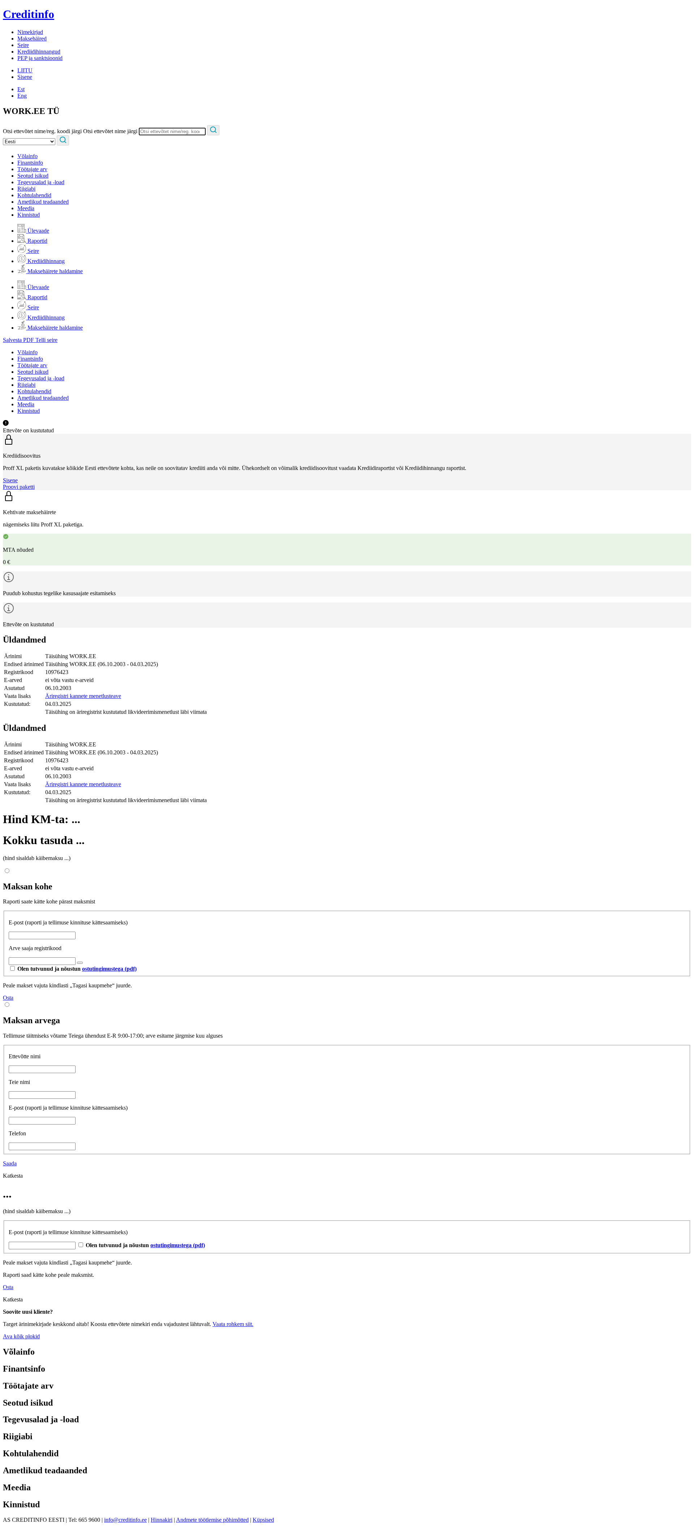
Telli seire (46, 340)
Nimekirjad (30, 32)
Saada (10, 1163)
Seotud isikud (32, 176)
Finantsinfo (30, 163)
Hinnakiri (161, 1520)
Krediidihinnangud (38, 51)
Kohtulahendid (34, 195)
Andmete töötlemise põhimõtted (212, 1520)
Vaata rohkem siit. (233, 1324)
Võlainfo (27, 156)
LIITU (25, 70)
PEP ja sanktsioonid (40, 58)
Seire (23, 45)
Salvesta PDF (19, 340)
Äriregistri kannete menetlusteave (83, 696)
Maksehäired (32, 38)
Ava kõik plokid (21, 1336)
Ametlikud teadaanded (43, 202)
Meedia (25, 208)
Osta (8, 998)
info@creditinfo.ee (125, 1520)
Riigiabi (26, 189)
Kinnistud (28, 215)
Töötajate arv (32, 169)
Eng (22, 96)
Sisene (24, 77)
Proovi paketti (19, 487)
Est (21, 89)
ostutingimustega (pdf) (109, 969)
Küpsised (263, 1520)
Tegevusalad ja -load (40, 182)
